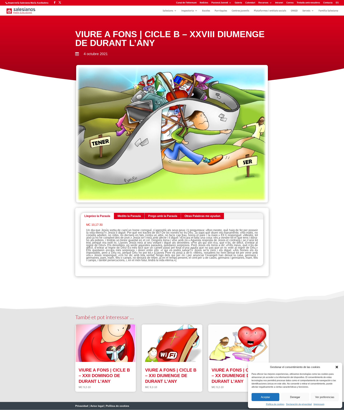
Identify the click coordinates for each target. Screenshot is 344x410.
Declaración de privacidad (299, 404)
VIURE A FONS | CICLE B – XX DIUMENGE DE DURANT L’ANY (237, 376)
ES (337, 3)
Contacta (328, 3)
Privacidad (81, 405)
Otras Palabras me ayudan (202, 216)
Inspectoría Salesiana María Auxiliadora (28, 3)
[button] (337, 367)
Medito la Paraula (129, 216)
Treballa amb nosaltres (308, 3)
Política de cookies (275, 404)
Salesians (168, 10)
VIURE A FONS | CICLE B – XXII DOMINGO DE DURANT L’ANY (104, 376)
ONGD (294, 10)
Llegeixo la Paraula (97, 216)
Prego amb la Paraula (162, 216)
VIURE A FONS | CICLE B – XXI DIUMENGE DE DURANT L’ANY (170, 376)
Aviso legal (97, 405)
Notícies (204, 3)
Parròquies (221, 10)
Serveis (306, 10)
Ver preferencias (324, 397)
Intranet (279, 3)
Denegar (295, 397)
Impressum (319, 404)
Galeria (238, 3)
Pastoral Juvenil (219, 3)
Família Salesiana (328, 10)
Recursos (263, 3)
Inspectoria (187, 10)
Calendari (250, 3)
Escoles (206, 10)
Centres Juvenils (240, 10)
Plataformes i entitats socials (270, 10)
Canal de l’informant (186, 3)
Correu (289, 3)
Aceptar (265, 397)
